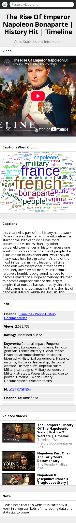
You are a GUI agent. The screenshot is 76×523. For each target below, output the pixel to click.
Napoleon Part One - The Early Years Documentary (54, 457)
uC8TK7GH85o (20, 389)
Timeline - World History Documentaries (30, 316)
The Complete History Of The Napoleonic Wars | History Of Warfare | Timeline (55, 430)
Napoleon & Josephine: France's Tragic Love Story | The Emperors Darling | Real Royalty (55, 482)
